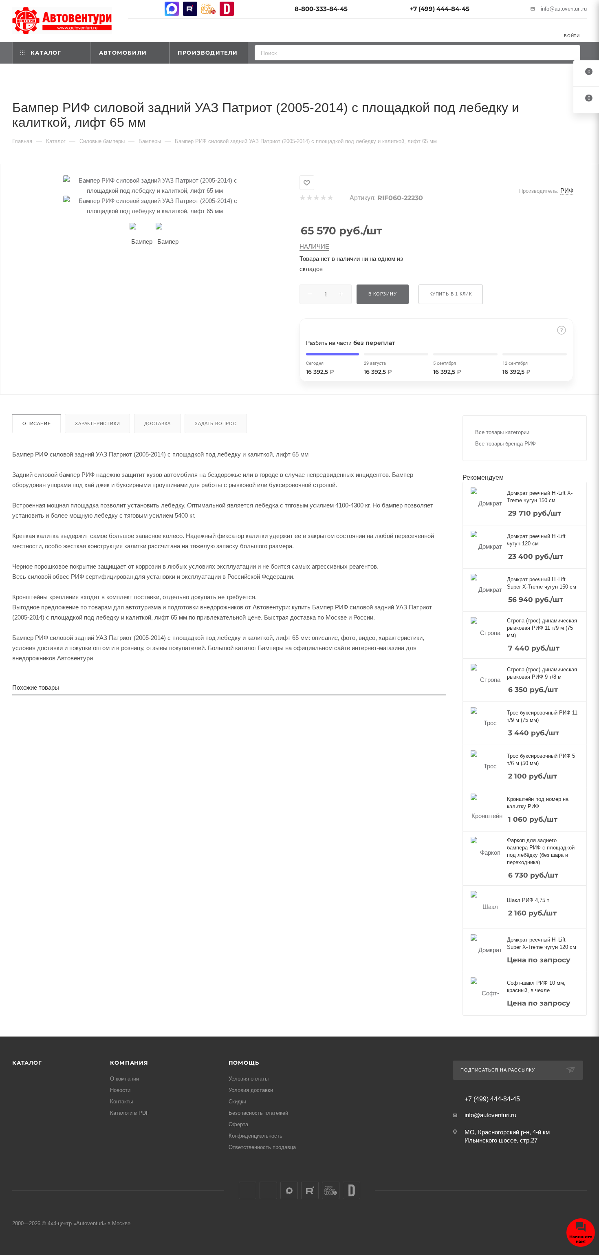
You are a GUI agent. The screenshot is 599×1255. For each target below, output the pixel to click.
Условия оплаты (249, 1079)
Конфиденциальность (255, 1136)
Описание (36, 423)
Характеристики (97, 423)
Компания (129, 1062)
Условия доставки (251, 1090)
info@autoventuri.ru (564, 9)
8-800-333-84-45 (321, 9)
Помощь (244, 1062)
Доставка (157, 423)
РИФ (566, 190)
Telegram (153, 9)
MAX (172, 9)
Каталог (27, 1062)
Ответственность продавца (262, 1147)
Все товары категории (502, 432)
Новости (120, 1090)
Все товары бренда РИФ (505, 444)
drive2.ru (227, 9)
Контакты (121, 1101)
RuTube (190, 9)
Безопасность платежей (258, 1113)
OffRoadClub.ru (208, 9)
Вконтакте (135, 9)
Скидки (237, 1101)
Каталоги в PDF (129, 1113)
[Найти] (571, 52)
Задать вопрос (215, 423)
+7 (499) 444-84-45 (439, 9)
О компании (124, 1079)
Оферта (238, 1124)
